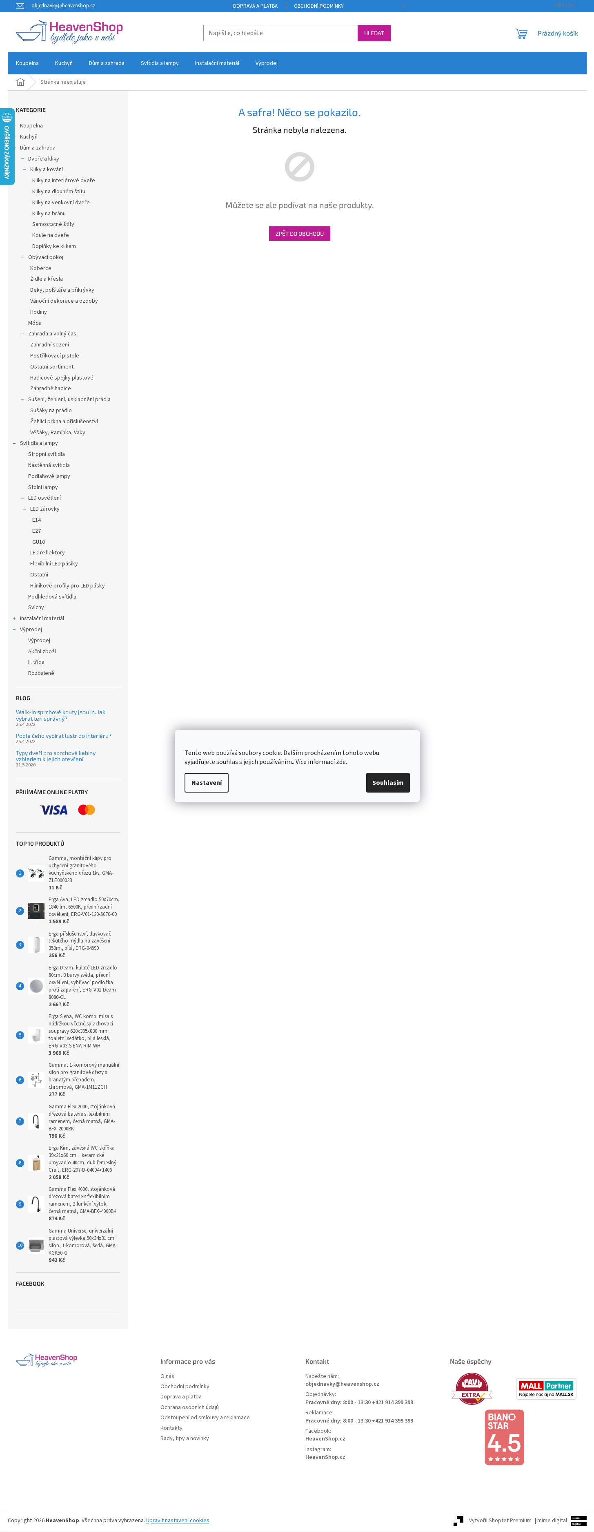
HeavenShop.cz (325, 1439)
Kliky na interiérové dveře (63, 180)
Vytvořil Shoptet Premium (500, 1520)
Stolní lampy (43, 487)
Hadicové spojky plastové (61, 378)
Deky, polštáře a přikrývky (62, 290)
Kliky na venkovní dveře (61, 203)
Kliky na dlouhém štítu (58, 192)
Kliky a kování (46, 169)
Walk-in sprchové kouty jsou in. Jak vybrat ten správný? (60, 715)
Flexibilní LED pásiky (54, 564)
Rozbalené (41, 673)
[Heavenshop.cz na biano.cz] (514, 1437)
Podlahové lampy (49, 476)
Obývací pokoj (45, 257)
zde (341, 761)
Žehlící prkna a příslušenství (64, 422)
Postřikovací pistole (54, 356)
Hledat (374, 32)
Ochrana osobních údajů (189, 1407)
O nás (167, 1376)
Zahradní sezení (49, 345)
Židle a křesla (46, 279)
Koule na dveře (50, 235)
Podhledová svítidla (52, 597)
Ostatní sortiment (51, 367)
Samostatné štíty (53, 224)
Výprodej (31, 629)
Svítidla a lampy (39, 443)
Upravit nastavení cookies (177, 1520)
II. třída (36, 662)
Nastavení (206, 782)
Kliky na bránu (49, 214)
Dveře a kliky (43, 159)
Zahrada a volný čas (52, 334)
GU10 (38, 542)
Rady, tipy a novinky (184, 1439)
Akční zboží (42, 652)
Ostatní (39, 575)
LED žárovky (45, 509)
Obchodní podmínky (319, 6)
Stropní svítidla (46, 454)
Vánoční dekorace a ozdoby (64, 301)
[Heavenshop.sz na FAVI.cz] (482, 1389)
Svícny (36, 607)
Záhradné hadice (50, 388)
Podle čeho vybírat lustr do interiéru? (63, 736)
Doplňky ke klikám (54, 246)
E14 (36, 520)
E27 (36, 531)
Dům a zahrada (38, 148)
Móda (35, 323)
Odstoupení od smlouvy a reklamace (205, 1418)
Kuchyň (29, 137)
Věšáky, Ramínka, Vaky (57, 433)
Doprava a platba (255, 6)
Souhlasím (388, 782)
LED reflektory (47, 553)
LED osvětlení (44, 498)
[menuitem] (27, 63)
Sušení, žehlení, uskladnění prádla (69, 399)
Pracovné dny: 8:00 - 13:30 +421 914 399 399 (359, 1403)
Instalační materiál (42, 618)
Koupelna (31, 126)
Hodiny (38, 312)
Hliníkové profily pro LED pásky (67, 586)
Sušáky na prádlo (51, 410)
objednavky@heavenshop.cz (342, 1384)
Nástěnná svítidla (49, 465)
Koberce (40, 268)
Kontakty (171, 1428)
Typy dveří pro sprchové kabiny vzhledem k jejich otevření (56, 756)
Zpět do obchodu (300, 233)
